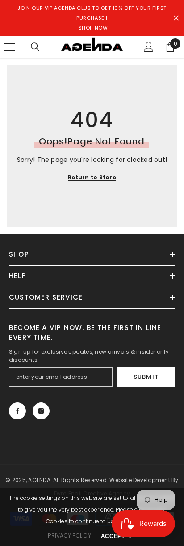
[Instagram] (41, 410)
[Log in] (149, 47)
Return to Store (92, 177)
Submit (146, 376)
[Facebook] (17, 410)
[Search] (35, 47)
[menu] (9, 47)
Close (176, 18)
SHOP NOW (93, 27)
